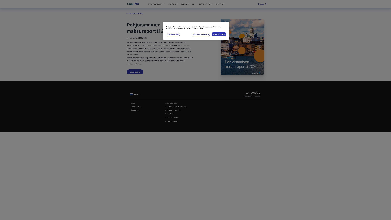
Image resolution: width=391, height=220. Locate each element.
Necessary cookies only (201, 34)
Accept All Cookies (219, 34)
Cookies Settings (173, 34)
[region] (196, 31)
